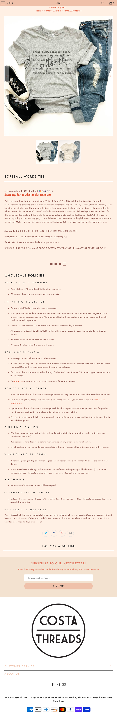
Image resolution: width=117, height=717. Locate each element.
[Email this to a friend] (70, 533)
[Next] (110, 76)
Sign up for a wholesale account (27, 195)
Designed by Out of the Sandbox (47, 698)
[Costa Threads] (58, 3)
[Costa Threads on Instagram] (58, 685)
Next (64, 8)
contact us (18, 381)
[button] (58, 191)
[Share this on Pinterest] (62, 533)
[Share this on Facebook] (54, 533)
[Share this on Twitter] (45, 533)
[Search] (103, 3)
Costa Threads (20, 698)
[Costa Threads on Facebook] (52, 685)
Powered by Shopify (75, 698)
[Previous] (6, 76)
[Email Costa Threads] (64, 685)
